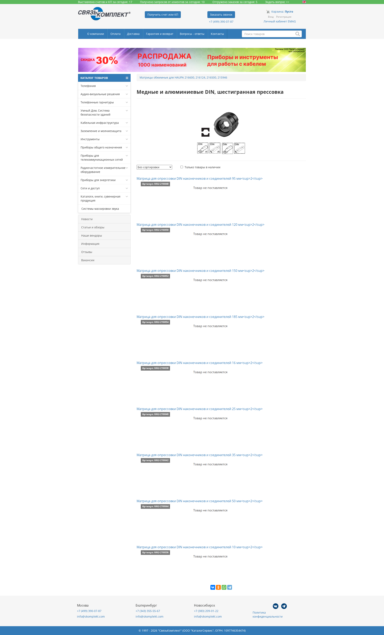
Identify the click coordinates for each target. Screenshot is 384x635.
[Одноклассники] (218, 587)
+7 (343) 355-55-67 (148, 611)
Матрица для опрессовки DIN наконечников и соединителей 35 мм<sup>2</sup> (200, 455)
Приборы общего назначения (101, 147)
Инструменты (90, 139)
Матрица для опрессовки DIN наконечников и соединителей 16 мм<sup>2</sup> (200, 363)
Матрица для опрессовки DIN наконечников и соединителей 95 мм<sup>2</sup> (200, 178)
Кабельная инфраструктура (100, 123)
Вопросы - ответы (192, 34)
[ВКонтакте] (212, 587)
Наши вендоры (91, 235)
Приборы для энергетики (98, 180)
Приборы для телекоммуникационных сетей (102, 157)
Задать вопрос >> (277, 2)
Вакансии (87, 260)
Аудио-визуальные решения (100, 94)
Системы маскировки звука (100, 209)
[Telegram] (229, 587)
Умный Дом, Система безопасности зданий (95, 112)
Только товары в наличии (202, 167)
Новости (87, 219)
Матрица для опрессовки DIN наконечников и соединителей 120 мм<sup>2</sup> (200, 224)
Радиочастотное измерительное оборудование (103, 170)
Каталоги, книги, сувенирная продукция (100, 198)
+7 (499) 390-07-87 (221, 21)
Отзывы (86, 252)
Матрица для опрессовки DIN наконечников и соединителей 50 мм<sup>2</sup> (200, 501)
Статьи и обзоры (92, 227)
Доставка (133, 34)
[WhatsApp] (224, 587)
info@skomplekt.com (91, 616)
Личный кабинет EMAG (280, 21)
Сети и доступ (90, 188)
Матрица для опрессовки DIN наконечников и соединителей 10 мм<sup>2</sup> (200, 547)
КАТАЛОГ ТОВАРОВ (94, 78)
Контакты (217, 34)
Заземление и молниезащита (101, 131)
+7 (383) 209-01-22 (206, 611)
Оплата (115, 34)
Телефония (88, 86)
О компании (95, 34)
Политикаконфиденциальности (268, 614)
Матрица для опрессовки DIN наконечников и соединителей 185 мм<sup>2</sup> (200, 316)
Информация (90, 244)
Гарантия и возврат (159, 34)
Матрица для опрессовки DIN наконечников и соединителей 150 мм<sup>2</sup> (200, 270)
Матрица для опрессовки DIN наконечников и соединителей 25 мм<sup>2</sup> (200, 409)
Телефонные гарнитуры (97, 102)
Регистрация (283, 16)
